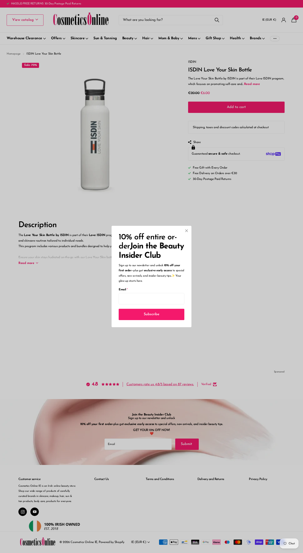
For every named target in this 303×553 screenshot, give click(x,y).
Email (123, 289)
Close (186, 231)
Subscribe (151, 314)
